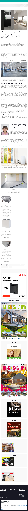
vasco (11, 265)
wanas (14, 265)
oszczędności (23, 264)
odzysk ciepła (15, 264)
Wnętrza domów (21, 494)
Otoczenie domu (21, 495)
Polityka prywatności (3, 508)
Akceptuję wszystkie (23, 505)
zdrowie (10, 267)
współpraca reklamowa (4, 267)
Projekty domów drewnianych (21, 498)
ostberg (19, 264)
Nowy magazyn (21, 496)
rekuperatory (8, 265)
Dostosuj (19, 505)
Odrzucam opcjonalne (13, 505)
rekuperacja (3, 265)
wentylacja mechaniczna (20, 265)
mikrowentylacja (5, 264)
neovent (10, 264)
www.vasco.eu (5, 122)
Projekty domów (21, 493)
